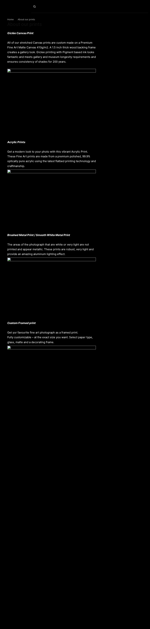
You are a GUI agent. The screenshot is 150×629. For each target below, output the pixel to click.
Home (10, 19)
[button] (37, 6)
